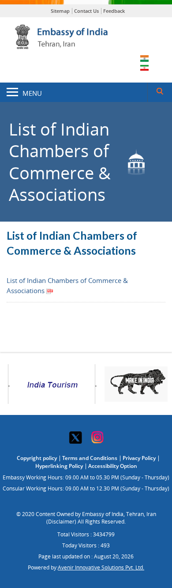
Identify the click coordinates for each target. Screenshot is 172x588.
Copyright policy (37, 458)
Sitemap (60, 11)
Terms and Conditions (89, 458)
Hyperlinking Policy (59, 466)
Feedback (114, 11)
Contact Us (86, 11)
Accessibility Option (112, 466)
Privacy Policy (139, 458)
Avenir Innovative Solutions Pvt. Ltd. (101, 567)
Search (159, 92)
